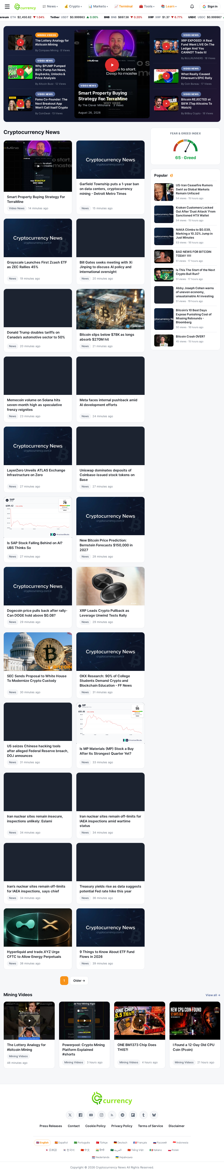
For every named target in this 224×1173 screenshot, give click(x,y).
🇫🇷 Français (140, 1142)
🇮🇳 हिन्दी (100, 1150)
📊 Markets (98, 6)
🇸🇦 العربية (115, 1150)
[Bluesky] (154, 1115)
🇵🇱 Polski (173, 1150)
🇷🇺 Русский (160, 1142)
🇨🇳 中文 (85, 1150)
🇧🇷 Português (82, 1142)
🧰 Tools (146, 6)
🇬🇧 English (42, 1142)
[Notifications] (192, 6)
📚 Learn (169, 6)
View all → (213, 995)
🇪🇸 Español (61, 1142)
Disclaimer (177, 1126)
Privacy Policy (121, 1126)
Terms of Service (150, 1126)
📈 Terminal (123, 6)
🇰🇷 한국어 (69, 1150)
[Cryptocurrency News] (25, 6)
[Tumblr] (143, 1115)
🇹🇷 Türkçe (102, 1142)
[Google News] (91, 1115)
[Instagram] (101, 1115)
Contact (74, 1126)
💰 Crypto (73, 6)
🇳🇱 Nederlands (100, 1157)
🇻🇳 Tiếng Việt (136, 1150)
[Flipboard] (133, 1115)
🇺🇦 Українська (124, 1157)
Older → (79, 980)
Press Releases (51, 1126)
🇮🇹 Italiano (156, 1150)
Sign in (212, 6)
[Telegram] (122, 1115)
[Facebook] (80, 1115)
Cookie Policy (95, 1126)
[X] (70, 1115)
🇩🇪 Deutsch (120, 1142)
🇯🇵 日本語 (51, 1150)
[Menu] (7, 6)
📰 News (50, 6)
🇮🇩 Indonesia (180, 1142)
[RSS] (112, 1115)
